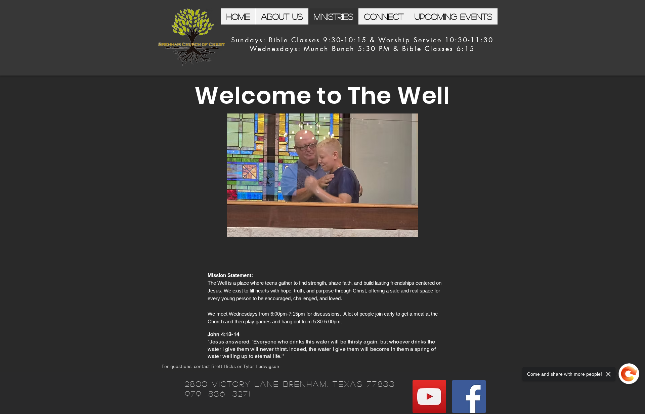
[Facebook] (469, 396)
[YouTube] (429, 396)
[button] (322, 175)
